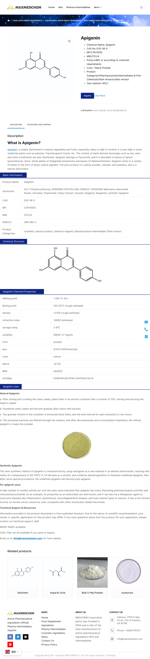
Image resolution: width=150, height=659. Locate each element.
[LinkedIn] (18, 637)
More (96, 7)
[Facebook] (10, 637)
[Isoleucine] (127, 572)
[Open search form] (141, 7)
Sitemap (111, 655)
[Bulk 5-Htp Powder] (92, 572)
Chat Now (99, 95)
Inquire (87, 95)
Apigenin (12, 149)
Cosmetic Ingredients (53, 633)
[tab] (16, 124)
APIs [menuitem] (60, 7)
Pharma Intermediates (53, 629)
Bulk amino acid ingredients (110, 110)
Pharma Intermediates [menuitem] (78, 7)
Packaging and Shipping (39, 124)
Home (44, 617)
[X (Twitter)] (25, 637)
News (44, 636)
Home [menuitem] (51, 7)
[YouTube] (10, 644)
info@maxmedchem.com (130, 639)
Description (16, 124)
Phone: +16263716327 (129, 630)
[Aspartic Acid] (57, 572)
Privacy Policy (49, 644)
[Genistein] (22, 572)
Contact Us (47, 640)
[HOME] (8, 20)
